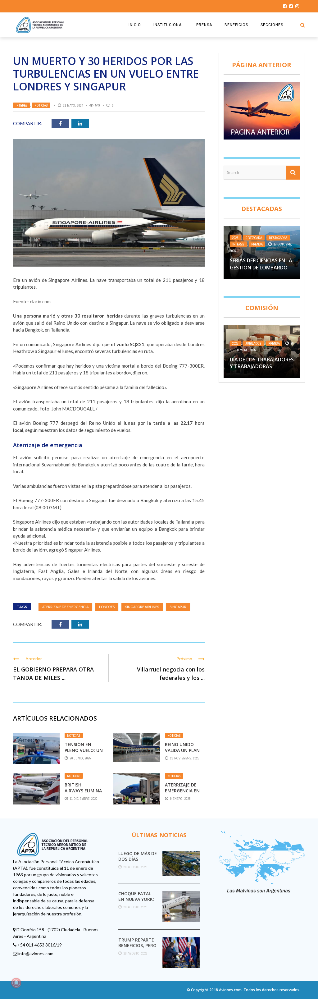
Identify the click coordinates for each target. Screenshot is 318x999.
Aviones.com (230, 989)
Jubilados (253, 343)
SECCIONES (272, 25)
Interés (22, 105)
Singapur (178, 607)
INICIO (135, 25)
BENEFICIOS (236, 25)
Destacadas (278, 238)
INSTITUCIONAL (168, 25)
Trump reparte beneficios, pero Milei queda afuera (137, 948)
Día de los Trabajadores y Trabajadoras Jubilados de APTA (262, 366)
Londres (107, 607)
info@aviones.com (35, 953)
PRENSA (204, 25)
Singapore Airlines (142, 607)
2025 (235, 238)
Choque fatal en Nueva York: (136, 896)
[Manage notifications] (16, 983)
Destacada (253, 238)
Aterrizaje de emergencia (65, 607)
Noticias (41, 105)
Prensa (257, 244)
